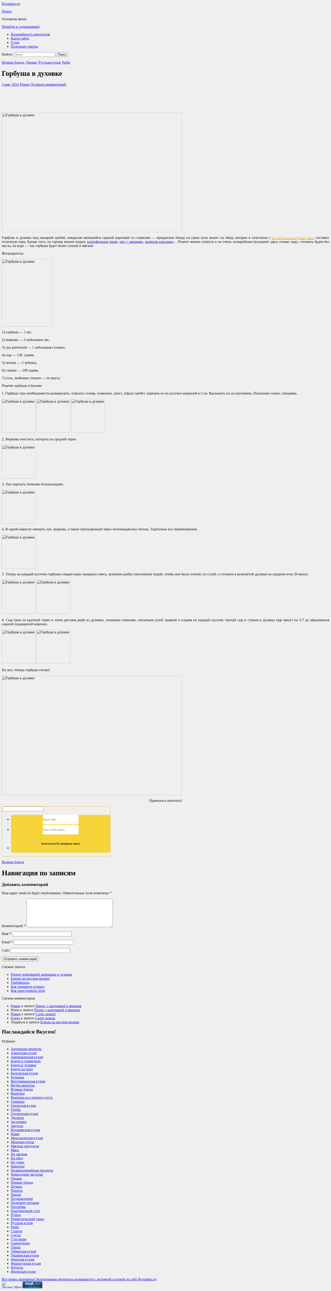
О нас (15, 42)
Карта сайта (20, 38)
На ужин (17, 1162)
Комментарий (14, 926)
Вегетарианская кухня (28, 1081)
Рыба (66, 62)
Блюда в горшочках (26, 1061)
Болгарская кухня (24, 1073)
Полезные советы (24, 46)
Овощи (31, 62)
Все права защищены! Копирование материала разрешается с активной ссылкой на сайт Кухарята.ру (79, 1279)
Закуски (17, 1126)
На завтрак (19, 1154)
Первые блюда (22, 1182)
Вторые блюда (13, 62)
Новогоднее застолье (27, 1174)
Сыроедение (20, 1243)
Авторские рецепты (26, 1049)
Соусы (16, 1235)
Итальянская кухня (25, 1130)
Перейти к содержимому (21, 27)
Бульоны (17, 1077)
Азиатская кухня (23, 1053)
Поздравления (22, 1199)
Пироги (17, 1190)
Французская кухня (26, 1263)
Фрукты (17, 1267)
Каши (15, 1134)
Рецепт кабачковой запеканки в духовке (41, 974)
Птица (16, 1215)
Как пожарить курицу (28, 986)
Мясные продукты (25, 1146)
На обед (17, 1158)
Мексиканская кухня (27, 1138)
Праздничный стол (25, 1211)
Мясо (15, 1150)
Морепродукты (22, 1142)
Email (7, 942)
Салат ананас (46, 1014)
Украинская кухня (25, 1255)
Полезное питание (25, 1203)
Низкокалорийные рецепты (32, 1170)
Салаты (16, 1231)
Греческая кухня (23, 1105)
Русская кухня (49, 62)
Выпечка (18, 1093)
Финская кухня (22, 1259)
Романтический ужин (27, 1219)
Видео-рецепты (23, 1085)
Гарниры (18, 1101)
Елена (15, 1018)
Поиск (7, 11)
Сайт (5, 950)
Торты (15, 1247)
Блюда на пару (22, 1069)
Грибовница (20, 982)
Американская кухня (27, 1057)
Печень (16, 1186)
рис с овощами (131, 242)
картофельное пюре (102, 242)
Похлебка (18, 1207)
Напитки (18, 1166)
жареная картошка (159, 242)
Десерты (17, 1118)
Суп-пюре (18, 1239)
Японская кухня (23, 1271)
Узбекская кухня (23, 1251)
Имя (6, 934)
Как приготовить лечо (28, 991)
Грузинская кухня (24, 1114)
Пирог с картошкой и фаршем (59, 1006)
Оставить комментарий (48, 84)
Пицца (16, 1195)
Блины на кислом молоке (30, 978)
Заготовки (19, 1122)
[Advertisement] (165, 99)
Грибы (16, 1110)
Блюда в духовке (23, 1065)
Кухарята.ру (11, 4)
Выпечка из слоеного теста (31, 1097)
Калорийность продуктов (30, 34)
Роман (24, 84)
